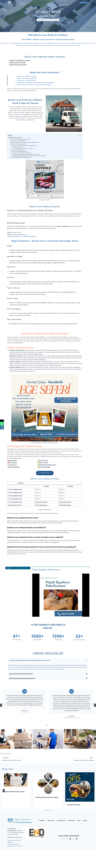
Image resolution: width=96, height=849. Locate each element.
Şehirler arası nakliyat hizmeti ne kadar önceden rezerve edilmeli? (26, 154)
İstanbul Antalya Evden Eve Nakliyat (84, 759)
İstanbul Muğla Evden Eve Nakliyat (11, 759)
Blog (69, 2)
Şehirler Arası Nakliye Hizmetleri (18, 144)
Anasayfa (34, 2)
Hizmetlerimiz (61, 820)
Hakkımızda (42, 2)
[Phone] (76, 839)
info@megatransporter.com (19, 234)
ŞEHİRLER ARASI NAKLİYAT (15, 137)
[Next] (92, 790)
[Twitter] (64, 839)
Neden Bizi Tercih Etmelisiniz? (18, 140)
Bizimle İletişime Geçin (18, 147)
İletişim (74, 2)
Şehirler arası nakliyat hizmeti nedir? (20, 151)
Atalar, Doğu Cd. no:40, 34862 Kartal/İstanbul (23, 236)
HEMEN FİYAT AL (84, 2)
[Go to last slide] (1, 705)
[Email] (70, 839)
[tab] (17, 568)
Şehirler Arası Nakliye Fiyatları (18, 149)
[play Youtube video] (60, 595)
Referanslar (71, 820)
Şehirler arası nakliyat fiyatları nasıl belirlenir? (22, 152)
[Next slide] (95, 705)
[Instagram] (67, 839)
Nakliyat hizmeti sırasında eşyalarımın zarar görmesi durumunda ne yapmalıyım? (29, 155)
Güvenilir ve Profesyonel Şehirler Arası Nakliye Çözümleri (24, 145)
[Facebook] (61, 839)
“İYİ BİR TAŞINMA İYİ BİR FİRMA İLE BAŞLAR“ (21, 157)
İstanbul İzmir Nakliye (13, 844)
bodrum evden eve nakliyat (14, 846)
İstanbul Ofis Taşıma (73, 805)
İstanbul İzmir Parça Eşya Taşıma (14, 791)
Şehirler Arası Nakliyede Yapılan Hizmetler (20, 139)
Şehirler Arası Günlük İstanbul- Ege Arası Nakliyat (24, 148)
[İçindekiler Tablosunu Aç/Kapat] (79, 135)
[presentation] (16, 780)
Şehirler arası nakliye (5, 753)
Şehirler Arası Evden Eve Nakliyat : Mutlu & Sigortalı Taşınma (25, 142)
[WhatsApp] (73, 839)
